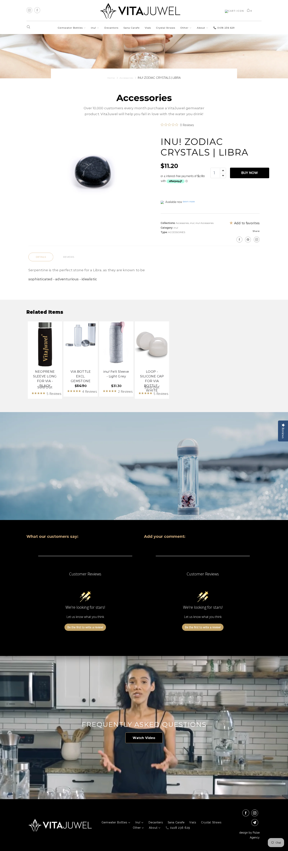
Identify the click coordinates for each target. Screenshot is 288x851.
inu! (94, 27)
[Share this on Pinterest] (247, 239)
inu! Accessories (205, 223)
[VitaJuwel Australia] (140, 11)
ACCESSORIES (176, 232)
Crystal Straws (165, 27)
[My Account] (234, 11)
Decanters (111, 27)
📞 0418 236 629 (224, 27)
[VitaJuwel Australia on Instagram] (256, 239)
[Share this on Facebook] (238, 239)
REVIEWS (68, 256)
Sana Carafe (131, 27)
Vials (148, 27)
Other (184, 27)
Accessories (182, 223)
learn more (189, 201)
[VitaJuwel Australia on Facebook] (246, 812)
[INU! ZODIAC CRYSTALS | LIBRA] (92, 169)
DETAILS (41, 256)
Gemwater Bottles (70, 27)
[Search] (28, 27)
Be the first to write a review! (85, 627)
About (201, 27)
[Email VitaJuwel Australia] (255, 822)
